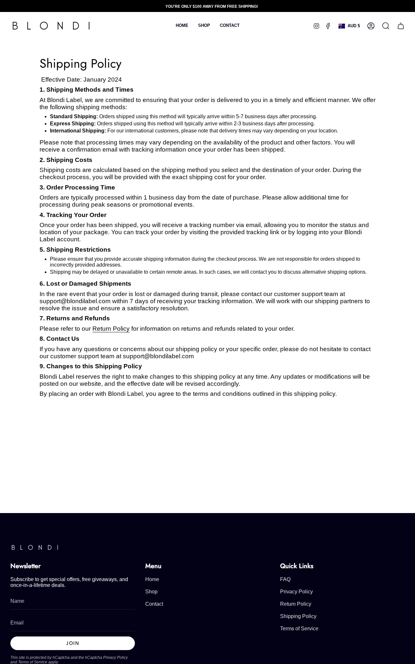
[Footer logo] (34, 547)
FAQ (285, 579)
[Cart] (400, 25)
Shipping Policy (298, 616)
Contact (154, 604)
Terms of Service (299, 628)
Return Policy (111, 328)
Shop (151, 591)
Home (152, 579)
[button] (204, 25)
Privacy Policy (115, 657)
